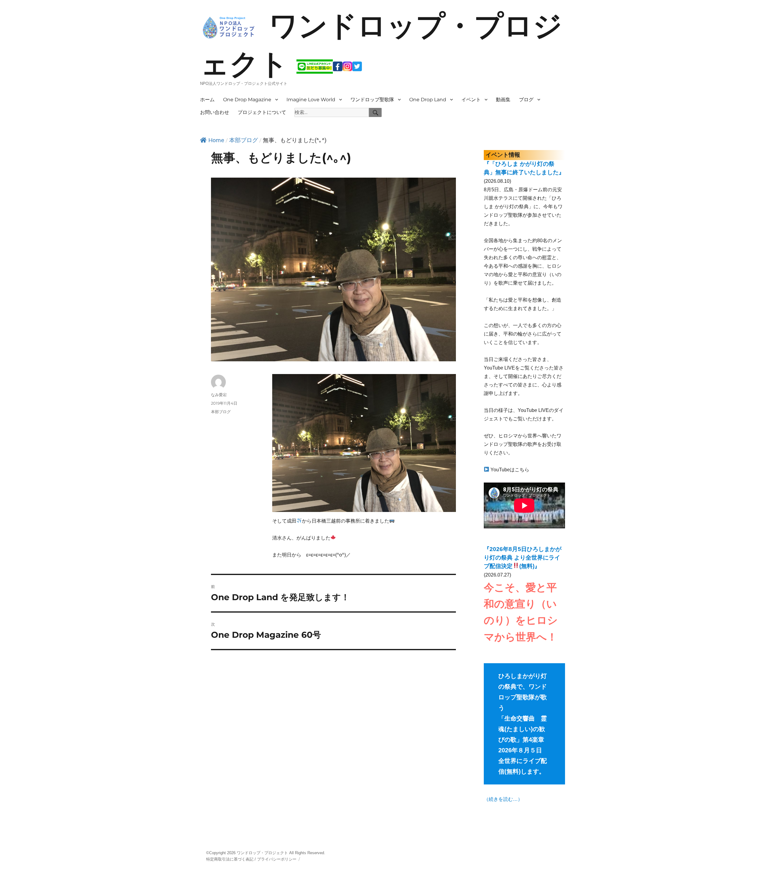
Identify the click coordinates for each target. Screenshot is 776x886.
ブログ (526, 99)
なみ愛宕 (219, 394)
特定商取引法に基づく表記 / (231, 859)
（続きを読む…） (503, 799)
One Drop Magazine (247, 99)
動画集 (503, 99)
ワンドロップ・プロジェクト (262, 853)
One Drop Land (427, 99)
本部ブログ (243, 140)
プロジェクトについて (262, 112)
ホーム (207, 99)
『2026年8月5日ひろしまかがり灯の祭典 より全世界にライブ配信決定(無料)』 (522, 557)
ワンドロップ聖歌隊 (372, 99)
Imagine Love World (310, 99)
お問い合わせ (214, 112)
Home (216, 140)
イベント (471, 99)
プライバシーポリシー (276, 859)
